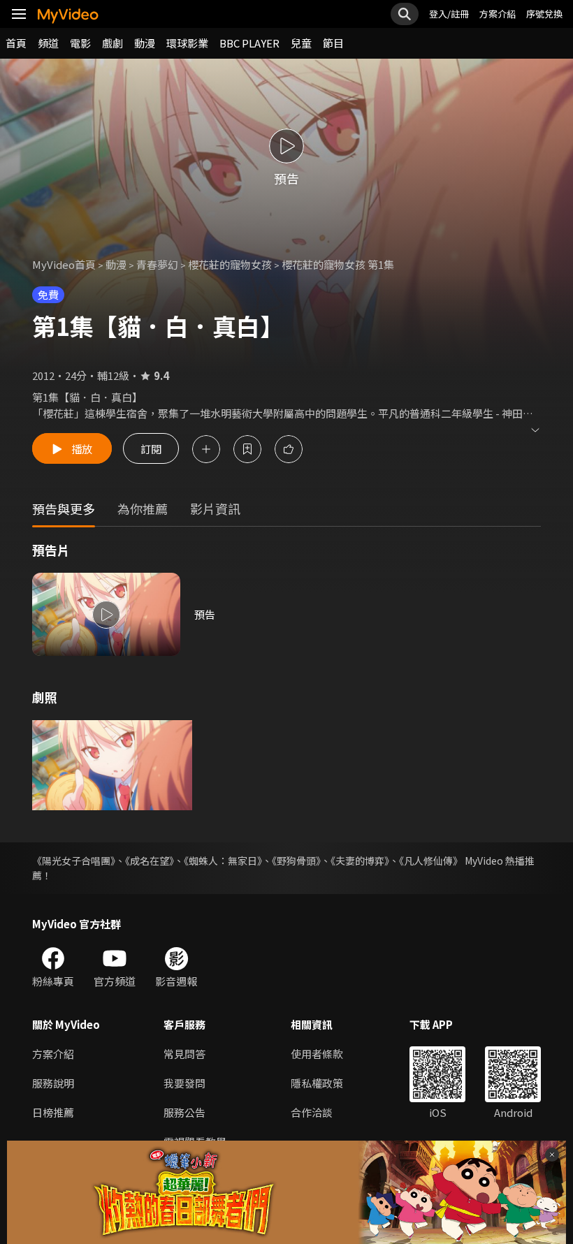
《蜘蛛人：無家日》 (223, 861)
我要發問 (184, 1083)
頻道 (48, 43)
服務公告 (184, 1112)
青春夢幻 (157, 264)
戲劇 (112, 43)
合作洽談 (312, 1112)
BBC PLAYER (249, 43)
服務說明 (53, 1083)
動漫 (144, 43)
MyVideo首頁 (64, 264)
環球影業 (187, 43)
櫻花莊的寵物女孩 (230, 264)
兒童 (301, 43)
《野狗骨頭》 (296, 861)
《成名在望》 (149, 861)
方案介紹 (497, 13)
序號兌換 (544, 13)
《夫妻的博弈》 (360, 861)
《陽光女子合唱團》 (73, 861)
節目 (333, 43)
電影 (80, 43)
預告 (204, 614)
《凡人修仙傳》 (431, 861)
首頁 (16, 43)
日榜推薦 (53, 1112)
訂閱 (150, 448)
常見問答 (184, 1053)
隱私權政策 (317, 1083)
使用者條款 (317, 1053)
